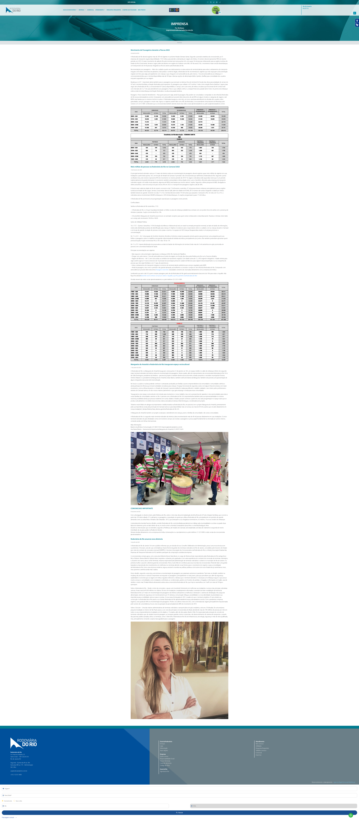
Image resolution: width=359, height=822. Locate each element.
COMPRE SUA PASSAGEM (129, 10)
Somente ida (8, 801)
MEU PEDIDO (141, 10)
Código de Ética (165, 765)
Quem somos (164, 756)
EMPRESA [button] (81, 10)
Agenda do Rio (164, 771)
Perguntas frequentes (262, 748)
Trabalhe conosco (261, 750)
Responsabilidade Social (167, 759)
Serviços (162, 744)
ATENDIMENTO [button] (99, 10)
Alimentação (164, 748)
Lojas (161, 746)
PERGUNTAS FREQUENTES (114, 10)
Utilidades (259, 746)
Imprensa (258, 755)
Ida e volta (19, 801)
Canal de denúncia (165, 763)
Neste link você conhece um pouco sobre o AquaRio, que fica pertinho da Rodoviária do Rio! (169, 276)
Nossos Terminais (165, 761)
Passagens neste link (162, 270)
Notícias (179, 42)
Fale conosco (260, 744)
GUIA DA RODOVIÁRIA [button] (69, 10)
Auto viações (164, 750)
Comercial (90, 10)
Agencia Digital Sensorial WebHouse (344, 782)
